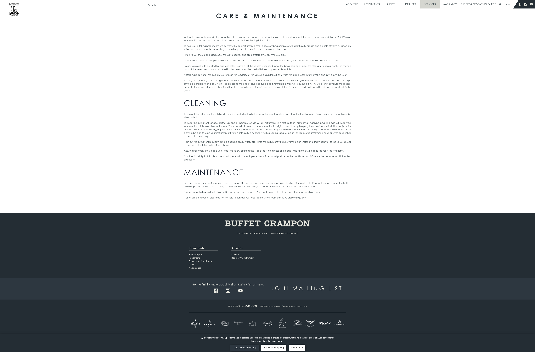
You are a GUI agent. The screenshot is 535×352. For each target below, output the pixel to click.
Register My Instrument (242, 257)
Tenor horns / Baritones (200, 261)
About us (352, 4)
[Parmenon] (339, 323)
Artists (391, 4)
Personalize (297, 347)
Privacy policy (301, 306)
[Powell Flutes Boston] (310, 323)
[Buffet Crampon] (196, 323)
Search (500, 4)
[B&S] (224, 323)
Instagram (525, 4)
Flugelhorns (194, 257)
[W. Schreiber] (296, 323)
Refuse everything (274, 347)
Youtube (531, 4)
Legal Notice (288, 306)
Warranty (449, 4)
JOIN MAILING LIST (307, 288)
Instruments (371, 4)
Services (430, 4)
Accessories (195, 267)
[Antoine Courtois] (239, 323)
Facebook (520, 4)
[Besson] (210, 323)
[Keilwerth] (267, 323)
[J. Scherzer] (282, 323)
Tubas (191, 264)
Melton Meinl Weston (14, 11)
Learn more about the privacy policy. (267, 341)
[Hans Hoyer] (253, 323)
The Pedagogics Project (478, 4)
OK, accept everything (245, 347)
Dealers (410, 4)
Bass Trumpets (196, 254)
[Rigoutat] (325, 323)
